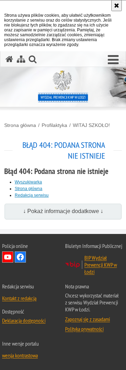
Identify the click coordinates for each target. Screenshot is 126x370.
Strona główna (20, 125)
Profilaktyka (54, 125)
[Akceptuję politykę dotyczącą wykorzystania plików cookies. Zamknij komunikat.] (116, 5)
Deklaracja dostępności (24, 320)
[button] (113, 60)
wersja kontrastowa (20, 355)
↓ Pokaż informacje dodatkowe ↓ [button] (63, 211)
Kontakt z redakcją (19, 298)
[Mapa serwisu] (21, 59)
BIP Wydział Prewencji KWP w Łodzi (100, 264)
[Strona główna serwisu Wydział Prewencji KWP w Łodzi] (9, 59)
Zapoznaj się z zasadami (87, 319)
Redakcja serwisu (32, 195)
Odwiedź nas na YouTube (7, 257)
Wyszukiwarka (28, 182)
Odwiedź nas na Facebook (20, 257)
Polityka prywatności (84, 328)
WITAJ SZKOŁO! (91, 125)
